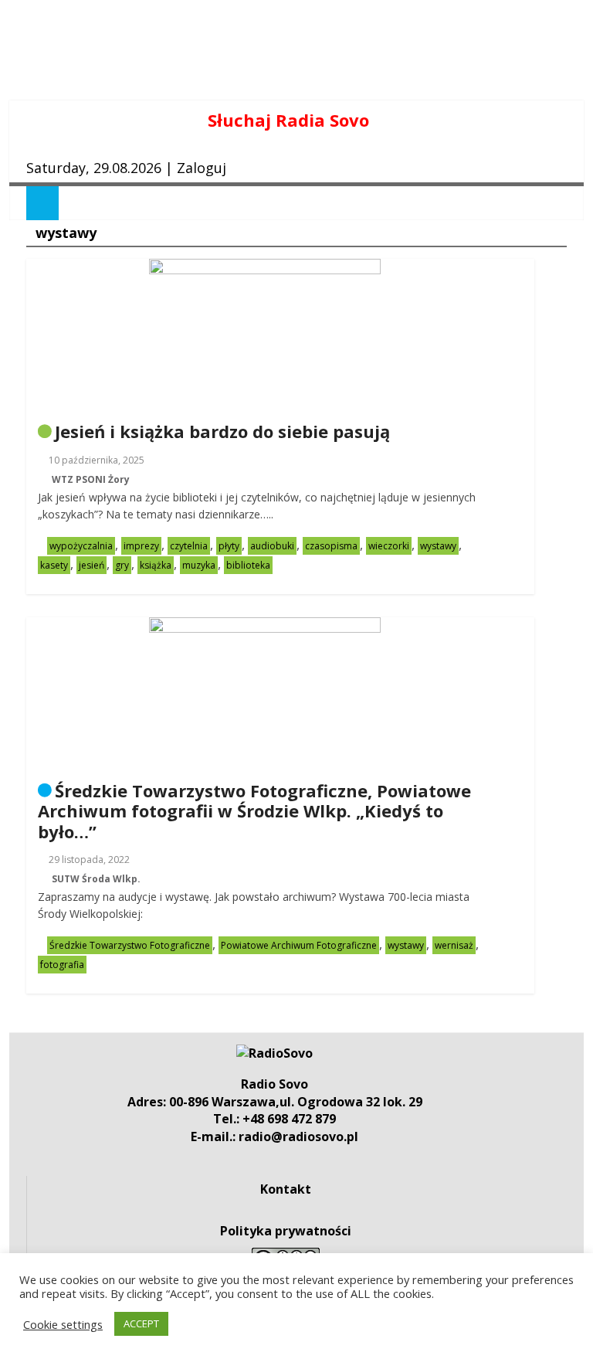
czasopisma (331, 545)
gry (122, 565)
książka (155, 565)
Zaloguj (201, 167)
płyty (229, 545)
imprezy (141, 545)
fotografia (62, 964)
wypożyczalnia (81, 545)
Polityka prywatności (285, 1230)
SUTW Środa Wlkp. (96, 878)
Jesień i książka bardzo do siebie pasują (222, 431)
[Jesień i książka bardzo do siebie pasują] (265, 268)
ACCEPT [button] (141, 1323)
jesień (91, 565)
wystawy (438, 545)
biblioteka (248, 565)
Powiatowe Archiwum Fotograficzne (299, 945)
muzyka (198, 565)
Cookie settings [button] (63, 1324)
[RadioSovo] (274, 1053)
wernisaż (454, 945)
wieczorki (388, 545)
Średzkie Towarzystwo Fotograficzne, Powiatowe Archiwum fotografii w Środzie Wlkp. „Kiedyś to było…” (254, 811)
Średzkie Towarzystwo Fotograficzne (129, 945)
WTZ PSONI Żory (91, 479)
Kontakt (285, 1189)
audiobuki (272, 545)
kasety (54, 565)
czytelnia (189, 545)
